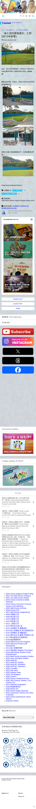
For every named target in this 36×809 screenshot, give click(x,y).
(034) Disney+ (11, 676)
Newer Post (18, 299)
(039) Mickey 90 (12, 689)
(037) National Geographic (16, 684)
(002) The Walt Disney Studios (17, 598)
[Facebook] (20, 16)
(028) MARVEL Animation (15, 664)
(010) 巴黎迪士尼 (12, 619)
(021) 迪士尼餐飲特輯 (14, 648)
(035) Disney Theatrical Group (17, 678)
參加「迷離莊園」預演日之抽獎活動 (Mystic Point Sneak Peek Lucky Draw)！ (17, 287)
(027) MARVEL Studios (15, 662)
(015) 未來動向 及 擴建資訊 (16, 633)
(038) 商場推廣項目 (13, 687)
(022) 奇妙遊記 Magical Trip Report (19, 650)
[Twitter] (26, 16)
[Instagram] (23, 16)
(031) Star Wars (12, 670)
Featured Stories (12, 701)
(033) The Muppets (13, 674)
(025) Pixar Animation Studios (17, 658)
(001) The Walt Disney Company (18, 596)
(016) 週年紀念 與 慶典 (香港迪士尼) (20, 635)
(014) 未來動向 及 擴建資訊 (22, 30)
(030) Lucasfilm (12, 668)
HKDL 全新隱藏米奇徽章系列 (15, 237)
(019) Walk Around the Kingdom (18, 642)
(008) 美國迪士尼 (12, 614)
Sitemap (20, 793)
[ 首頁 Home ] (5, 793)
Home (3, 30)
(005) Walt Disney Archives (16, 608)
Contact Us (21, 796)
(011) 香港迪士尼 (10, 30)
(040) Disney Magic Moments (17, 691)
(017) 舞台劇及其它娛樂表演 (17, 637)
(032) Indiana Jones (13, 672)
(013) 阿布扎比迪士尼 (14, 626)
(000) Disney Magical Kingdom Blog (19, 594)
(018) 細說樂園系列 (13, 640)
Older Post (18, 304)
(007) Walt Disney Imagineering (18, 612)
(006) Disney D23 (12, 610)
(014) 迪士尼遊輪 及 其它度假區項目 (20, 630)
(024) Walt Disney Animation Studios (20, 656)
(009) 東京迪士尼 (12, 617)
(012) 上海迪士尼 (12, 624)
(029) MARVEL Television (15, 666)
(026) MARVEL (11, 660)
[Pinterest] (30, 16)
